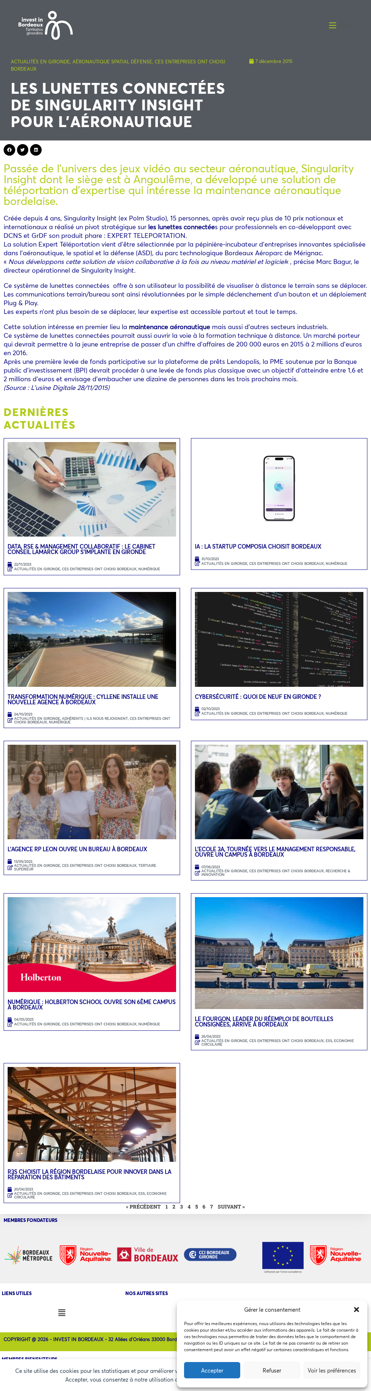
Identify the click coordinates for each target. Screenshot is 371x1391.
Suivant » (231, 1206)
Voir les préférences (332, 1370)
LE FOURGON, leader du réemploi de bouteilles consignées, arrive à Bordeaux (264, 1021)
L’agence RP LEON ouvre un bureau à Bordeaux (77, 849)
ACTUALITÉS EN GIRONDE (40, 61)
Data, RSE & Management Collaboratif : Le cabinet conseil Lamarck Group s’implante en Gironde (81, 549)
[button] (356, 1309)
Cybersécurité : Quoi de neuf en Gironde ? (258, 696)
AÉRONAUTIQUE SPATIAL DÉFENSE (112, 61)
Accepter (212, 1370)
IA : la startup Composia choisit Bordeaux (258, 546)
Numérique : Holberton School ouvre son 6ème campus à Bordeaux (92, 1004)
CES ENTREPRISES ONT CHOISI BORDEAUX (99, 569)
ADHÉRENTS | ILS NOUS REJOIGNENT (95, 718)
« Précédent (143, 1206)
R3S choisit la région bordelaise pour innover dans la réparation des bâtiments (89, 1174)
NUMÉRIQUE (149, 569)
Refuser (272, 1370)
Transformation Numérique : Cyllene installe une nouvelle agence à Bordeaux (83, 699)
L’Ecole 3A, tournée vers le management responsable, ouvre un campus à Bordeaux (275, 851)
